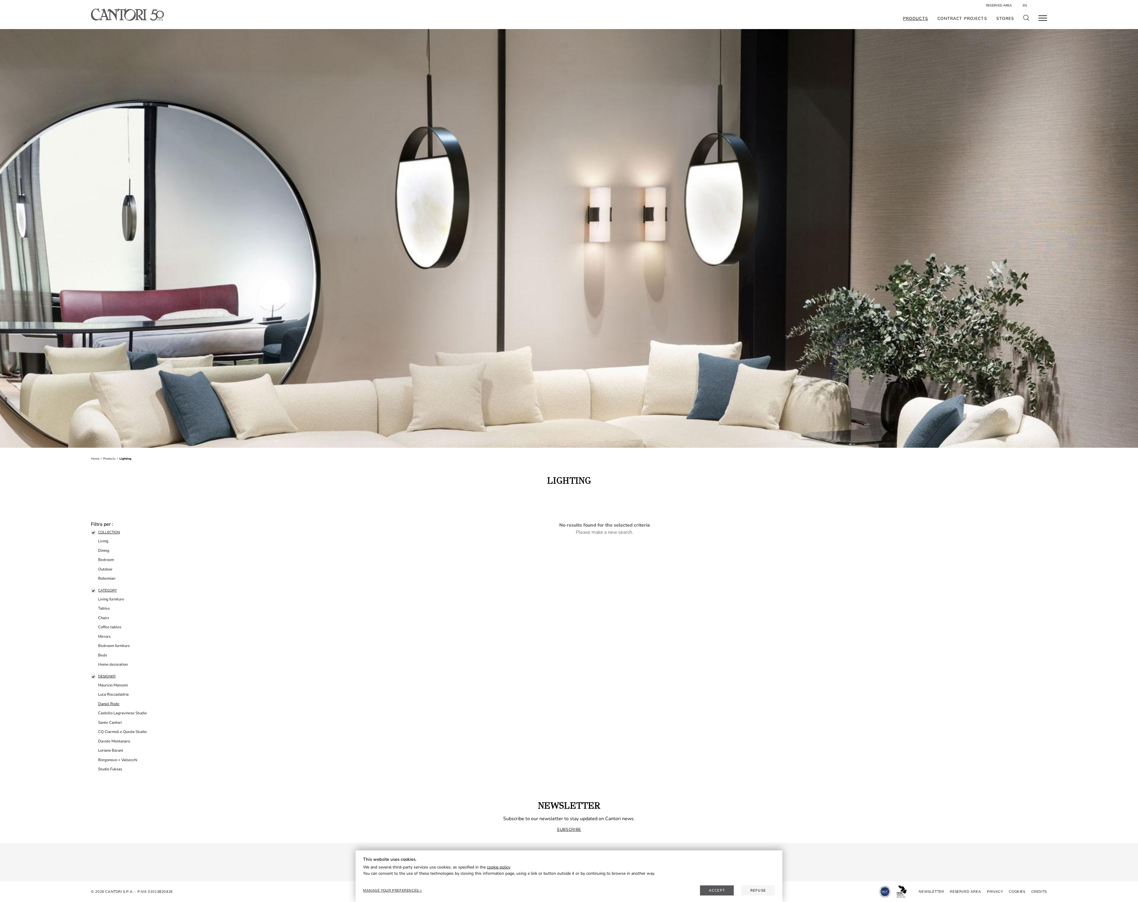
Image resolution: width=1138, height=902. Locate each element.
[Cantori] (127, 14)
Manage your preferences (391, 890)
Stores (1005, 19)
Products (915, 19)
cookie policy (498, 867)
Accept (717, 890)
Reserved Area (999, 5)
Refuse (758, 890)
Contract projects (962, 19)
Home (95, 459)
